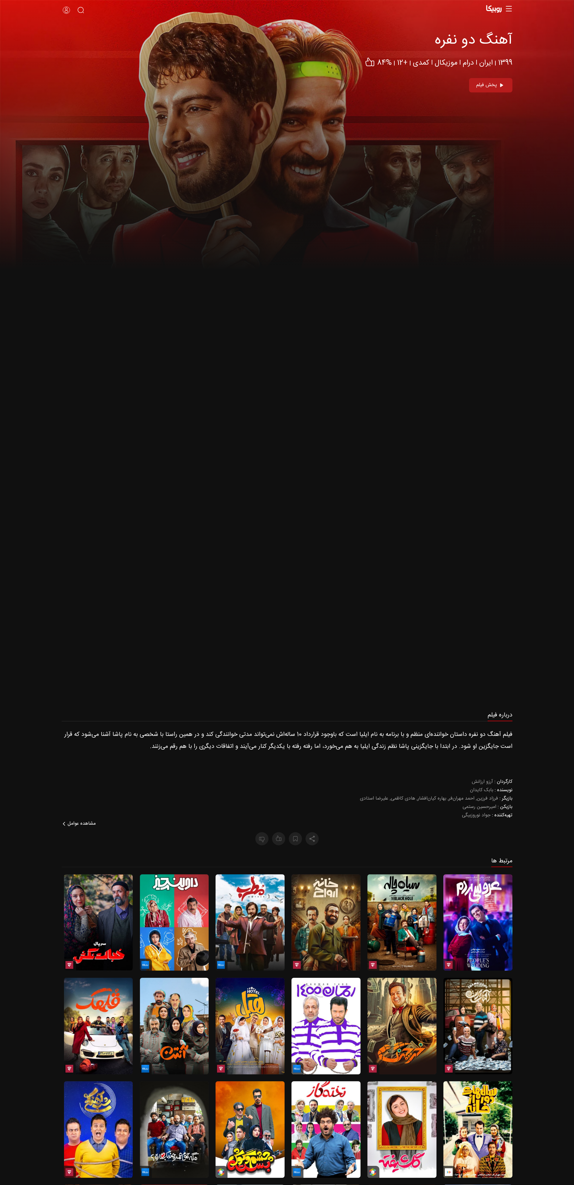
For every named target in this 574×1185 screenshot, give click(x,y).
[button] (287, 609)
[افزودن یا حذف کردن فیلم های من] (295, 838)
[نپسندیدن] (261, 838)
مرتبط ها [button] (501, 861)
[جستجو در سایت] (81, 10)
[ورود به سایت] (66, 10)
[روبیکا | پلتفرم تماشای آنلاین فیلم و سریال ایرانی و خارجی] (495, 9)
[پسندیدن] (278, 838)
